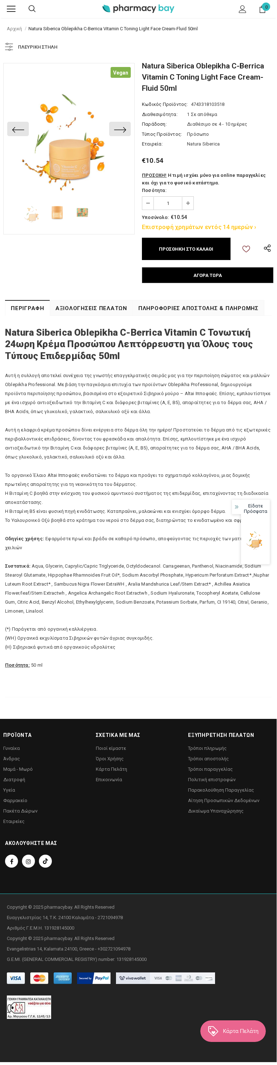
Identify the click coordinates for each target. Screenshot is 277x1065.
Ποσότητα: (154, 190)
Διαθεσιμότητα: (160, 114)
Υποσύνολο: (155, 217)
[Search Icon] (32, 9)
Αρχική (14, 28)
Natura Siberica (203, 144)
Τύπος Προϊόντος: (162, 134)
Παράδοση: (154, 124)
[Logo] (138, 8)
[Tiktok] (45, 861)
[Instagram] (28, 861)
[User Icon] (242, 9)
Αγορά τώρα (207, 275)
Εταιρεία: (152, 144)
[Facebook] (11, 861)
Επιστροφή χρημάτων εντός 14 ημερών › (199, 227)
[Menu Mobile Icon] (11, 9)
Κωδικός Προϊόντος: (165, 104)
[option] (69, 129)
